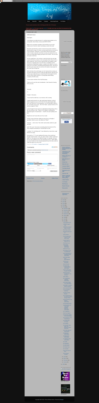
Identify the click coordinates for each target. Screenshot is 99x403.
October (65, 212)
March (65, 358)
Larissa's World (65, 166)
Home (28, 21)
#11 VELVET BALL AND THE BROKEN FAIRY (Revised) (67, 327)
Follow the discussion (56, 147)
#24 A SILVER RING (67, 288)
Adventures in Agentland (65, 194)
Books (40, 21)
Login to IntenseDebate (30, 163)
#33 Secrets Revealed (65, 262)
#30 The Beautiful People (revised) (67, 270)
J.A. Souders (34, 144)
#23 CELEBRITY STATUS (66, 290)
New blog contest (67, 229)
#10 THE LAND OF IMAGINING (67, 331)
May (65, 220)
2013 (63, 201)
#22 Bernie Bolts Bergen (66, 293)
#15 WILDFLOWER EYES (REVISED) (67, 315)
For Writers (63, 21)
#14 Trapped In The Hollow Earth (67, 318)
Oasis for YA (65, 173)
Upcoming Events (54, 21)
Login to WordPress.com (38, 163)
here (67, 53)
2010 (63, 206)
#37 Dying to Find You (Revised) (67, 251)
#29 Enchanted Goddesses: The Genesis (67, 273)
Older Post (55, 178)
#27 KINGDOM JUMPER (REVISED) (66, 279)
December (66, 208)
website (45, 28)
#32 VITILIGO (66, 264)
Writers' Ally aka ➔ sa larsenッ (66, 156)
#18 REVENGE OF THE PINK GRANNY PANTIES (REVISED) (67, 307)
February (66, 360)
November (66, 210)
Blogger (62, 399)
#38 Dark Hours (66, 248)
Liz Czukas (64, 181)
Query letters (66, 234)
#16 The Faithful (66, 313)
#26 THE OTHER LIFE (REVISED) (67, 283)
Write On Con (65, 164)
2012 (63, 203)
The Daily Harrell (66, 168)
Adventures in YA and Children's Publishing (66, 152)
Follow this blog (66, 122)
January (65, 362)
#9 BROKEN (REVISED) (66, 334)
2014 (63, 199)
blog (33, 28)
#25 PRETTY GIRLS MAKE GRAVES (67, 286)
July (64, 217)
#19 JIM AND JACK (67, 303)
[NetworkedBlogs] (66, 119)
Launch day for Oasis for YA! (66, 241)
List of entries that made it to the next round (67, 237)
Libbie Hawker (65, 179)
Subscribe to (29, 170)
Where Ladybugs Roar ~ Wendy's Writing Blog (66, 176)
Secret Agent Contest (66, 354)
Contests (46, 21)
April (65, 356)
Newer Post (30, 178)
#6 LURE (65, 341)
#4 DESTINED (66, 345)
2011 (63, 205)
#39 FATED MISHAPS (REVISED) (66, 246)
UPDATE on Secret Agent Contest (67, 228)
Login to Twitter (45, 163)
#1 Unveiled (65, 348)
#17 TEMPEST (66, 311)
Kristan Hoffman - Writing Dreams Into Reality (66, 148)
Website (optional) (50, 165)
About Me (34, 21)
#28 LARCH (65, 276)
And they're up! (66, 243)
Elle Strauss (65, 183)
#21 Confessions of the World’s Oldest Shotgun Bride (67, 296)
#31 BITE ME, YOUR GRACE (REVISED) (67, 267)
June (65, 219)
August (65, 215)
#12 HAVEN (65, 323)
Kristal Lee (64, 162)
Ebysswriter (65, 188)
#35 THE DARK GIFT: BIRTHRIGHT (66, 258)
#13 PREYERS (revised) (66, 321)
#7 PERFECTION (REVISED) (67, 339)
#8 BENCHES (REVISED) (66, 337)
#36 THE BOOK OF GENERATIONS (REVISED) (67, 254)
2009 (63, 364)
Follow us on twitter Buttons (69, 87)
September (66, 213)
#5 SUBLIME (66, 343)
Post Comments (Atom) (38, 181)
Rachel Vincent (65, 185)
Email (38, 165)
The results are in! (67, 222)
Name (28, 165)
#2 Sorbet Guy (66, 346)
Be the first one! (45, 150)
